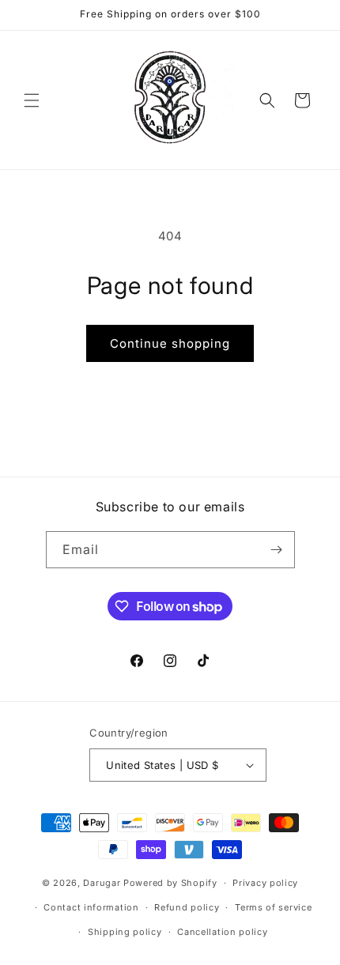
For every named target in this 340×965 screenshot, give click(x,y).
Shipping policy (125, 931)
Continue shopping (170, 343)
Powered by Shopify (170, 882)
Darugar (101, 882)
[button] (31, 100)
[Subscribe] (276, 549)
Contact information (90, 907)
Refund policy (186, 907)
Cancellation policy (222, 931)
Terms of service (273, 907)
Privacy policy (265, 882)
